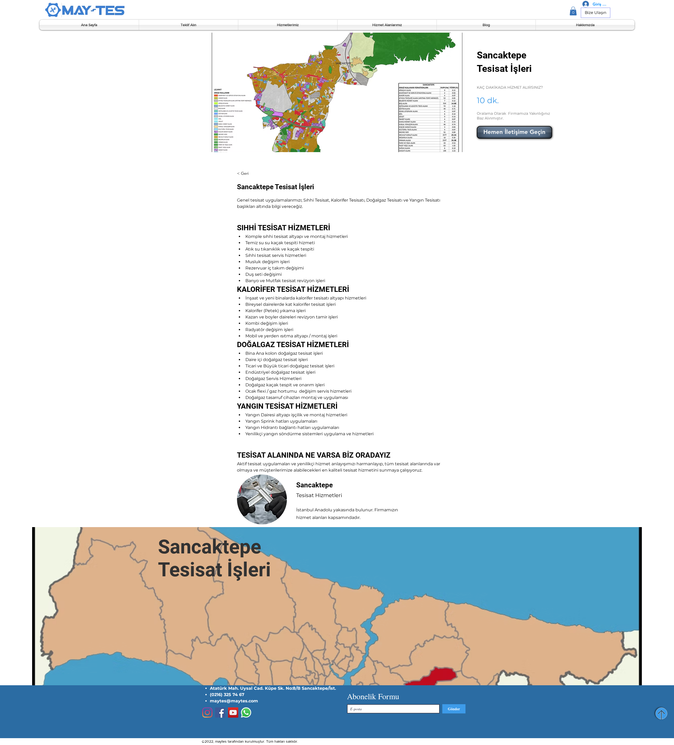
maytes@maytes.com (234, 700)
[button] (573, 11)
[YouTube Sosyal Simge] (233, 712)
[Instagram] (207, 712)
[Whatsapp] (246, 712)
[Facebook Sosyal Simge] (220, 712)
